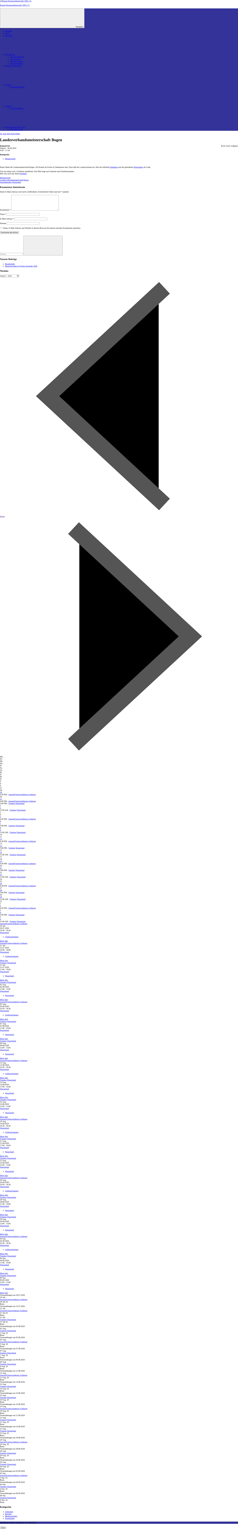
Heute (2, 516)
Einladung (114, 167)
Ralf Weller (15, 134)
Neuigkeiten (10, 1518)
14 (1, 846)
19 (1, 861)
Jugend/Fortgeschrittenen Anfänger (22, 795)
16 (1, 852)
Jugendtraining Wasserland (10, 182)
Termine (8, 85)
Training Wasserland (16, 803)
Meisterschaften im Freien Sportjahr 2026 (21, 266)
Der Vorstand (15, 59)
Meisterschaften (11, 1516)
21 (1, 868)
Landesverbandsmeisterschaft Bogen (14, 180)
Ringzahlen (138, 167)
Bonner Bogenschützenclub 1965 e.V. (15, 5)
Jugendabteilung (16, 63)
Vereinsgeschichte (17, 57)
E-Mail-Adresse (7, 219)
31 (1, 799)
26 (1, 884)
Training (8, 106)
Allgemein (9, 1512)
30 (1, 897)
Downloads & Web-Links (15, 127)
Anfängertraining (16, 108)
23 (1, 875)
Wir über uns (10, 55)
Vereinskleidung (16, 130)
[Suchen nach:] (11, 254)
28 (1, 890)
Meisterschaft (10, 159)
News (7, 33)
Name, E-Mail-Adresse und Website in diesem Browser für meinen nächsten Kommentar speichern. (42, 228)
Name (3, 214)
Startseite (8, 31)
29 (1, 792)
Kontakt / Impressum (13, 66)
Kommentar (5, 210)
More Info (4, 941)
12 (1, 839)
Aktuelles (8, 36)
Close (3, 1528)
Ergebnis (23, 174)
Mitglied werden (16, 61)
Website (3, 223)
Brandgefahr (10, 264)
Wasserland (4, 933)
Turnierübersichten (17, 87)
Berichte (8, 1514)
